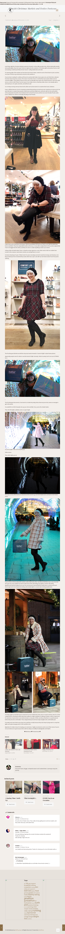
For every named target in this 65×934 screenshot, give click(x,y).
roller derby (28, 911)
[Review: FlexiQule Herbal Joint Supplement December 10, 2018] (1, 927)
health (26, 895)
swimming (26, 915)
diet (36, 887)
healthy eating (34, 894)
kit (35, 901)
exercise (27, 890)
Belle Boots (28, 731)
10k (26, 883)
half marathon (36, 893)
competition (27, 887)
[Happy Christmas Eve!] (50, 744)
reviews (35, 909)
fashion (33, 891)
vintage (26, 917)
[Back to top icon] (58, 930)
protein (25, 907)
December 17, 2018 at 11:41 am (22, 847)
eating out (26, 889)
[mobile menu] (57, 10)
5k (24, 883)
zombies (30, 918)
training (32, 915)
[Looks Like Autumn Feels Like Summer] (13, 744)
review (31, 909)
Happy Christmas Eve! (47, 749)
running (37, 910)
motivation (27, 903)
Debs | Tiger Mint (20, 830)
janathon (29, 898)
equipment (32, 889)
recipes (26, 909)
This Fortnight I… (30, 798)
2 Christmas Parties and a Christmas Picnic (30, 750)
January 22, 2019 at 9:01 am (21, 859)
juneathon (29, 900)
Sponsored (31, 913)
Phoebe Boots (35, 731)
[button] (18, 692)
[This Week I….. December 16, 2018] (63, 927)
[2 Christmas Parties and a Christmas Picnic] (32, 744)
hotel (25, 896)
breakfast (27, 885)
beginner (33, 883)
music (33, 903)
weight (31, 917)
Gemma (15, 20)
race (35, 907)
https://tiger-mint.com (24, 837)
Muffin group (18, 930)
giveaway (26, 893)
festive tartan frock (48, 256)
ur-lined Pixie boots (33, 93)
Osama (17, 845)
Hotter (34, 72)
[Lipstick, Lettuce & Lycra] (10, 10)
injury (29, 896)
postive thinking (33, 905)
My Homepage (19, 857)
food (37, 891)
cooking (33, 887)
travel (36, 915)
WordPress (41, 930)
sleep (25, 913)
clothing (33, 885)
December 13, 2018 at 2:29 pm (21, 832)
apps (29, 883)
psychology (30, 907)
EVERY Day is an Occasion (48, 799)
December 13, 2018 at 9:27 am (21, 819)
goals (31, 893)
